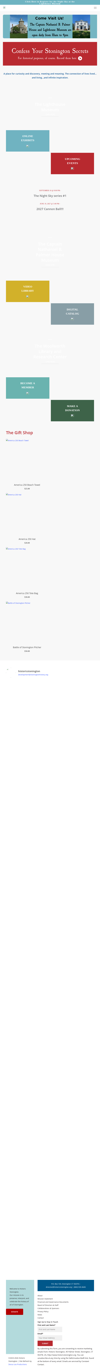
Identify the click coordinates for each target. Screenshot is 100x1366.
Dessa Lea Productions (17, 1364)
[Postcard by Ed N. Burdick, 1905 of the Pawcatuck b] (90, 733)
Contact (41, 1318)
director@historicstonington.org (59, 1287)
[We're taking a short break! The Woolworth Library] (81, 728)
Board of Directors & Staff (48, 1305)
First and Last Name (46, 1325)
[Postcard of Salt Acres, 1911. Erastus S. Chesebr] (54, 978)
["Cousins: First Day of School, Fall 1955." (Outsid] (10, 754)
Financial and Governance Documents (53, 1302)
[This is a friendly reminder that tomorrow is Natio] (36, 766)
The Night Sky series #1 (50, 196)
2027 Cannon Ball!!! (50, 209)
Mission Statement (45, 1299)
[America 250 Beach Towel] (27, 460)
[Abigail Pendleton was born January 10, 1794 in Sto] (72, 856)
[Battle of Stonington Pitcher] (27, 623)
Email (40, 1333)
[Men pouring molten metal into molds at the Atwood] (63, 779)
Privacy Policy (43, 1311)
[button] (95, 8)
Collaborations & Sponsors (48, 1308)
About (40, 1295)
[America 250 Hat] (27, 514)
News (40, 1315)
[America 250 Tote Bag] (27, 568)
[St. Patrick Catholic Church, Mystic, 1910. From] (45, 936)
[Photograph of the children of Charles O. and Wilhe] (28, 727)
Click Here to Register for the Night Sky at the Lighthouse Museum (50, 3)
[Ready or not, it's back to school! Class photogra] (19, 828)
